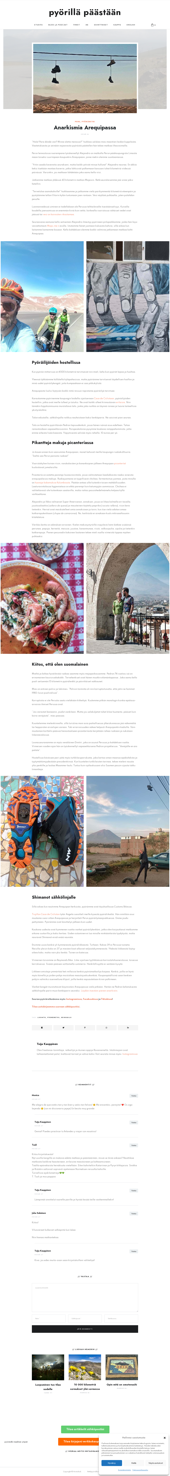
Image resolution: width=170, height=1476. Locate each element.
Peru (77, 122)
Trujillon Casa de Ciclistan (46, 914)
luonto (42, 1017)
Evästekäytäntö (124, 1470)
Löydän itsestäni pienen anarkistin (99, 991)
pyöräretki (53, 1017)
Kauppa (117, 25)
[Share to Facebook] (42, 1027)
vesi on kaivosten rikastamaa (58, 214)
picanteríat (120, 463)
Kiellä (133, 1463)
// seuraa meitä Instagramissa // (85, 1451)
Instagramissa (74, 999)
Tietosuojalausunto (140, 1470)
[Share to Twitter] (63, 1027)
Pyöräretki (88, 122)
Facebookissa (90, 999)
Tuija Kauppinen (47, 1044)
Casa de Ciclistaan (104, 398)
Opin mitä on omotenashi (122, 1384)
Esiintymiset (101, 25)
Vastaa (133, 1096)
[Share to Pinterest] (85, 1027)
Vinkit (76, 25)
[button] (164, 1438)
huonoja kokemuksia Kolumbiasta (52, 483)
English (131, 25)
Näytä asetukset (156, 1463)
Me (87, 25)
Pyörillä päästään (85, 12)
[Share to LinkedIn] (128, 1027)
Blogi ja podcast (58, 25)
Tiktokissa (106, 999)
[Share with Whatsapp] (106, 1027)
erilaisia (120, 402)
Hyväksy (112, 1463)
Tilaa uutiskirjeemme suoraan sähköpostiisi (55, 1007)
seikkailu (66, 1017)
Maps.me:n (53, 226)
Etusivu (38, 25)
